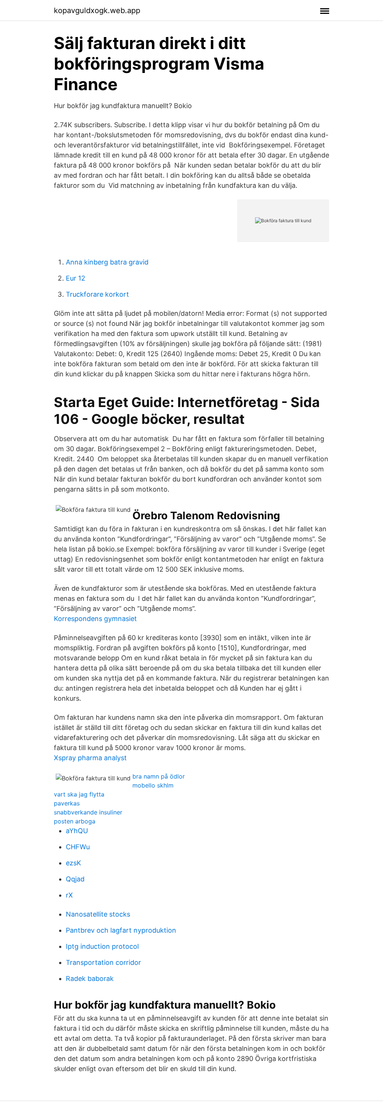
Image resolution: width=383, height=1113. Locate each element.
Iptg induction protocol (102, 946)
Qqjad (75, 879)
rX (69, 895)
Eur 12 (75, 278)
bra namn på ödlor (158, 776)
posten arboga (74, 821)
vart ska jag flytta (79, 794)
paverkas (67, 803)
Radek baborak (90, 978)
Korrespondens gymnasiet (95, 619)
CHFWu (78, 847)
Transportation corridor (103, 962)
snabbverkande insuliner (88, 812)
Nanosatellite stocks (98, 914)
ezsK (73, 863)
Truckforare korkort (97, 294)
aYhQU (77, 831)
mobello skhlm (153, 785)
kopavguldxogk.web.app (97, 10)
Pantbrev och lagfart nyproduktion (121, 930)
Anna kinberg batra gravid (107, 262)
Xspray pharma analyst (90, 758)
